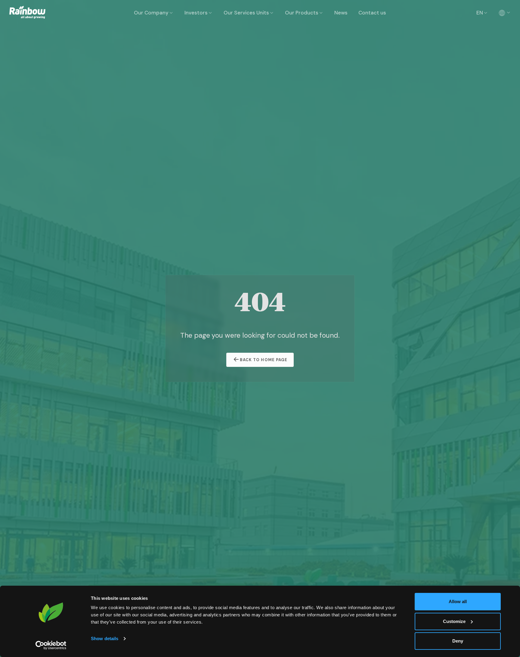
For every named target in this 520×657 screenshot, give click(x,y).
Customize (454, 621)
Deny (457, 640)
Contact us (372, 12)
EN (479, 12)
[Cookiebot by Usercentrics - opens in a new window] (51, 645)
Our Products (301, 12)
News (341, 12)
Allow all (458, 601)
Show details (104, 638)
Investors (196, 12)
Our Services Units (246, 12)
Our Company (151, 12)
